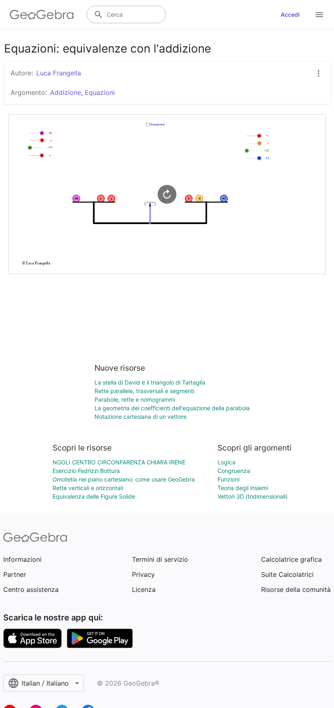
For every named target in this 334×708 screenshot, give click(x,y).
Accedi (290, 14)
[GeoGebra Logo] (42, 15)
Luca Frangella (58, 73)
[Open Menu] (319, 15)
